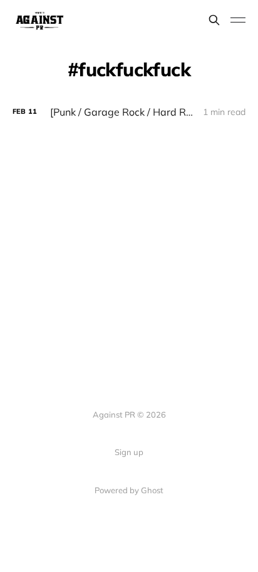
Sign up (129, 452)
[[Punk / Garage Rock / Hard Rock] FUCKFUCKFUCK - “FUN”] (129, 112)
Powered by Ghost (129, 490)
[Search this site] (214, 20)
